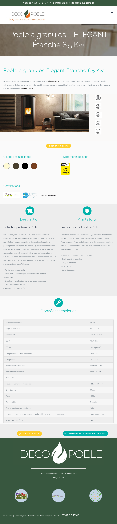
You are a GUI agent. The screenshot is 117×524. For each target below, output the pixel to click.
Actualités (57, 516)
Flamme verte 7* (55, 81)
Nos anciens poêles (46, 516)
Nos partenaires (33, 516)
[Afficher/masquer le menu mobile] (112, 12)
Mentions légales (20, 516)
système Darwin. (27, 88)
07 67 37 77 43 (46, 2)
